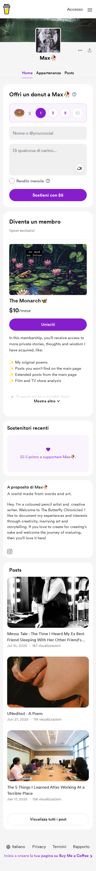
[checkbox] (26, 180)
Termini (59, 846)
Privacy (39, 846)
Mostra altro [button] (45, 401)
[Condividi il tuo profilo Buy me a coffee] (89, 50)
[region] (48, 145)
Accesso (75, 9)
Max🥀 (48, 58)
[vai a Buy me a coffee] (6, 9)
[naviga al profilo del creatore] (48, 40)
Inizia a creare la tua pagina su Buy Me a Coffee (46, 855)
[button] (90, 10)
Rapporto (81, 846)
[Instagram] (9, 551)
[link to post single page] (48, 613)
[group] (48, 325)
